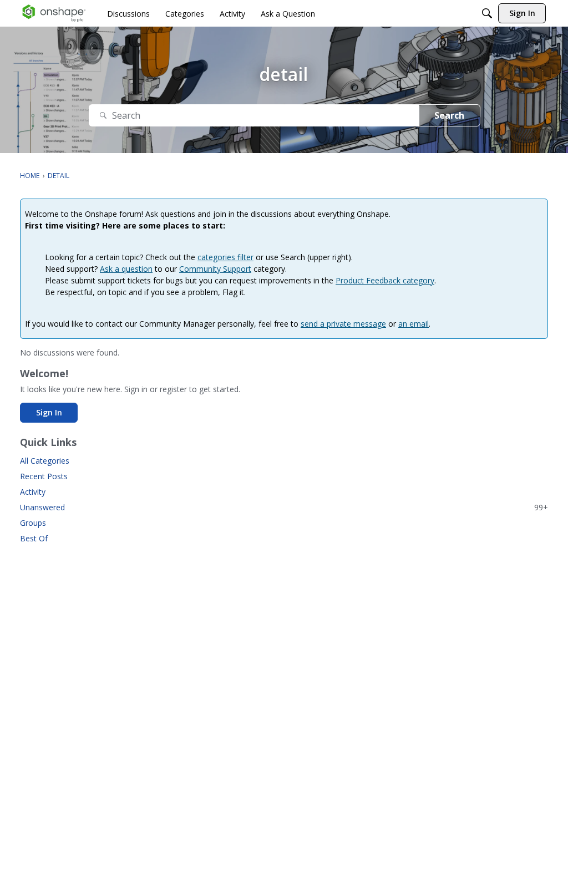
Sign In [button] (49, 412)
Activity (32, 491)
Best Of (34, 538)
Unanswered (284, 507)
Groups (33, 522)
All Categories (44, 460)
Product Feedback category (385, 280)
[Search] (487, 13)
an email (413, 323)
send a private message (343, 323)
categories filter (225, 257)
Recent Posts (44, 476)
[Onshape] (54, 13)
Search (449, 115)
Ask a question (126, 268)
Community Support (215, 268)
